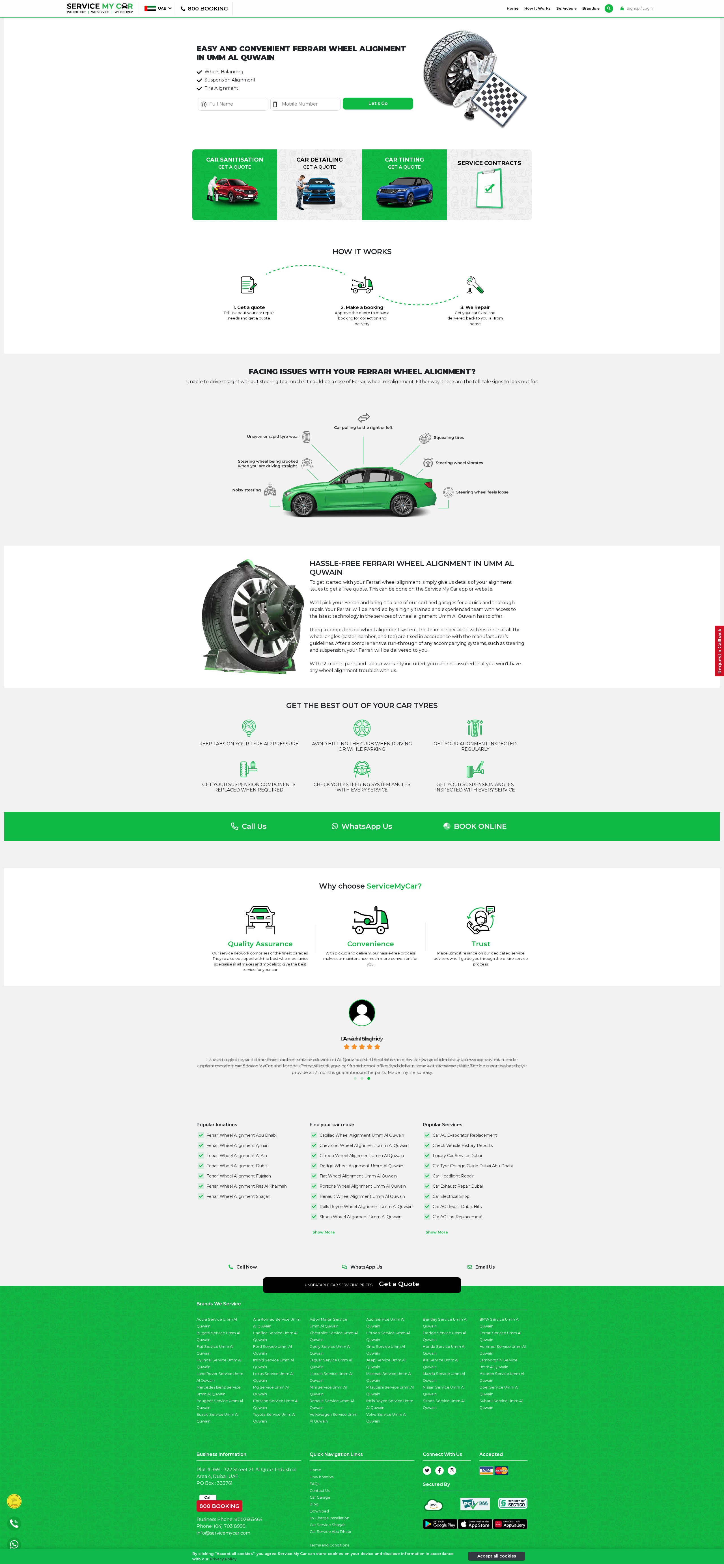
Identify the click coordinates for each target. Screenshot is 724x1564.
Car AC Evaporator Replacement (465, 1135)
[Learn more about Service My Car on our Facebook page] (439, 1470)
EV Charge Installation (329, 1518)
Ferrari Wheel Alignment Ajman (237, 1145)
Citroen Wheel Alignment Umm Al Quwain (362, 1155)
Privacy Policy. (223, 1559)
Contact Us (319, 1490)
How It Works (537, 8)
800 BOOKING (219, 1504)
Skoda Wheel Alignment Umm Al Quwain (361, 1216)
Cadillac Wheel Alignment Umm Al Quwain (362, 1135)
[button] (355, 1078)
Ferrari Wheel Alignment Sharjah (238, 1196)
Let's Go (378, 103)
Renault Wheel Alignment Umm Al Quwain (362, 1196)
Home (514, 8)
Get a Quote (399, 1284)
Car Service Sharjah (328, 1525)
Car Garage (320, 1497)
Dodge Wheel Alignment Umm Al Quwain (361, 1165)
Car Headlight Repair (453, 1176)
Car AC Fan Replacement (458, 1216)
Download (319, 1511)
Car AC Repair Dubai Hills (457, 1206)
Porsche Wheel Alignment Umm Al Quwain (363, 1186)
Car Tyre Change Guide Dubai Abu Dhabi (473, 1165)
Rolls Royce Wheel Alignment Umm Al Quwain (366, 1206)
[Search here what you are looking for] (609, 8)
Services (565, 8)
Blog (314, 1504)
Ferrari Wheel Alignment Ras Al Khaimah (246, 1186)
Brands (589, 8)
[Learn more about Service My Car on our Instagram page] (452, 1470)
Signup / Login (639, 8)
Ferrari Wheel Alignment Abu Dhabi (241, 1135)
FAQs (314, 1484)
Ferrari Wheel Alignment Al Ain (236, 1155)
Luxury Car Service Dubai (457, 1155)
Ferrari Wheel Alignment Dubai (237, 1165)
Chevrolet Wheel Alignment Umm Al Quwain (364, 1145)
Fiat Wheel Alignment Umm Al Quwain (358, 1176)
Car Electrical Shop (451, 1196)
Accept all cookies (496, 1556)
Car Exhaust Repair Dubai (458, 1186)
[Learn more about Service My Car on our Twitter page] (427, 1470)
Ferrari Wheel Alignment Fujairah (238, 1176)
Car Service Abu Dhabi (330, 1531)
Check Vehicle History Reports (463, 1145)
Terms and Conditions (329, 1545)
